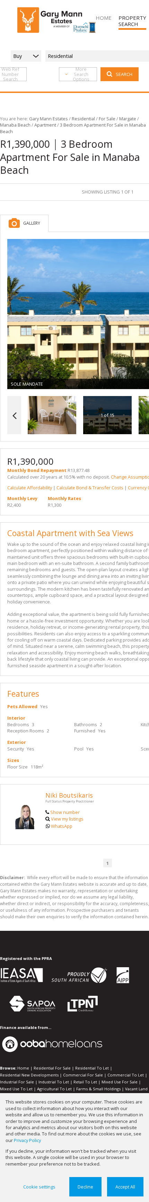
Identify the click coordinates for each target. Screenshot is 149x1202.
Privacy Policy (27, 1140)
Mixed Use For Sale (120, 1081)
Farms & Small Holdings (98, 1088)
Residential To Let (92, 1068)
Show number (65, 812)
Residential (83, 118)
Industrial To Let (53, 1081)
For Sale (107, 118)
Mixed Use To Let (16, 1088)
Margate (127, 118)
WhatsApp (61, 826)
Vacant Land (136, 1088)
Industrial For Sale (17, 1081)
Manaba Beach (15, 125)
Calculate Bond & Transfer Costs (89, 487)
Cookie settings (39, 1187)
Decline (85, 1187)
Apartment (45, 125)
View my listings (67, 819)
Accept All (125, 1187)
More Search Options (81, 74)
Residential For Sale (52, 1068)
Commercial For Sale (83, 1074)
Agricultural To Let (54, 1088)
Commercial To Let (125, 1074)
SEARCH (124, 74)
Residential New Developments (29, 1074)
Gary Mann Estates (48, 118)
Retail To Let (85, 1081)
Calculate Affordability (29, 487)
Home (23, 1068)
